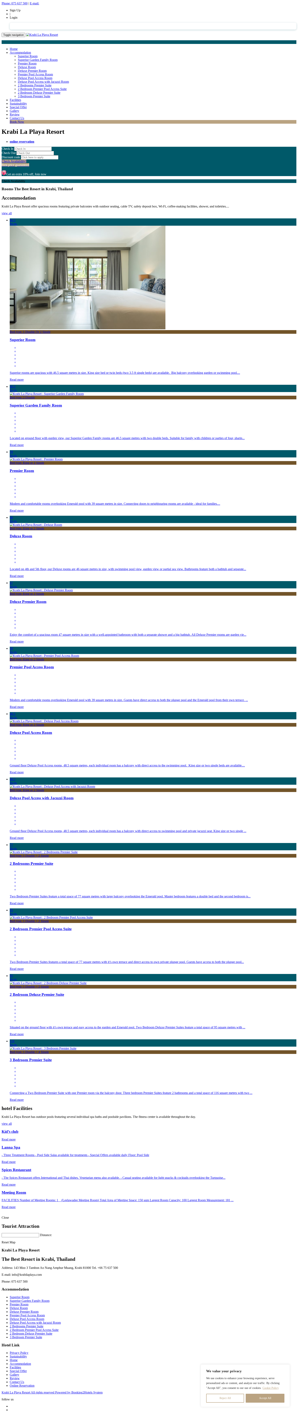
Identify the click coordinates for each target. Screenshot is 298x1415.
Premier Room (27, 63)
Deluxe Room (27, 67)
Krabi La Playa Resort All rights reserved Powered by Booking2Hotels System (52, 1392)
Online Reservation (22, 1385)
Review (15, 114)
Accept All (265, 1398)
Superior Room (28, 56)
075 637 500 (15, 3)
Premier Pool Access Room (35, 74)
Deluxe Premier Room (32, 70)
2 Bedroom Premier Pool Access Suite (42, 89)
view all (7, 213)
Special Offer (18, 107)
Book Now (17, 121)
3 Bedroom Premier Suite (34, 96)
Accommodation (20, 52)
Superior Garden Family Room (38, 60)
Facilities (15, 100)
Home (14, 49)
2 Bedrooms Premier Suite (34, 85)
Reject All (225, 1398)
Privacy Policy (19, 1352)
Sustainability (18, 103)
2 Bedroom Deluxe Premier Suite (39, 92)
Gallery (14, 111)
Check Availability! (15, 163)
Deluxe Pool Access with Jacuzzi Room (43, 81)
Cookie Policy (271, 1387)
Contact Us (17, 118)
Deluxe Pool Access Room (35, 78)
